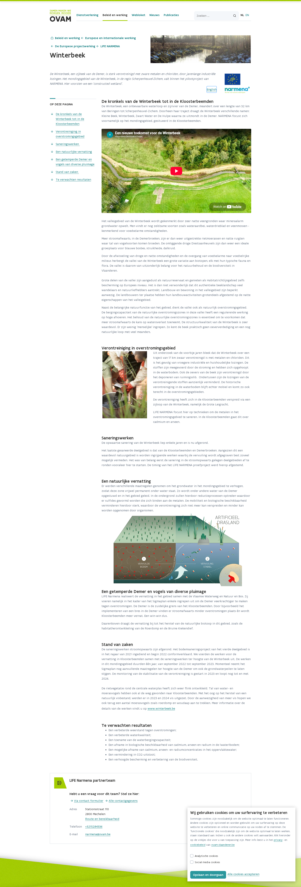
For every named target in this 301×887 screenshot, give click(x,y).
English (212, 89)
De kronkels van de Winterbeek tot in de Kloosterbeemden (70, 119)
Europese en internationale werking (110, 38)
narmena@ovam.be (97, 834)
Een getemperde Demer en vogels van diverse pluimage (75, 161)
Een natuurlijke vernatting (74, 152)
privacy (278, 840)
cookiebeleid (197, 844)
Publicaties (171, 15)
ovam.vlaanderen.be (223, 844)
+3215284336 (93, 826)
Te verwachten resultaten (73, 179)
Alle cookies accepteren (243, 874)
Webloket (138, 15)
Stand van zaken (67, 172)
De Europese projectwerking (75, 46)
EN (247, 15)
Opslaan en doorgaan (208, 875)
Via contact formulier (88, 801)
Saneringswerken (68, 144)
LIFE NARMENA (110, 46)
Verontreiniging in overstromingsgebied (70, 134)
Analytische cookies (206, 856)
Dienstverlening (87, 15)
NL (242, 15)
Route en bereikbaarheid (102, 819)
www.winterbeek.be (161, 708)
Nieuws (154, 15)
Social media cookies (207, 862)
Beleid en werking (115, 15)
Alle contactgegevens (123, 801)
